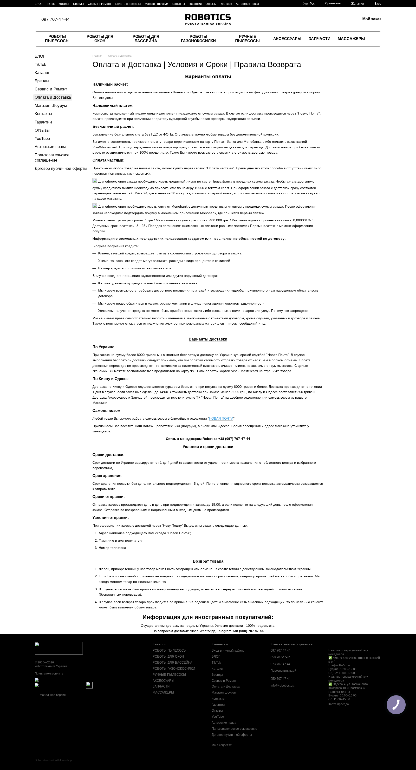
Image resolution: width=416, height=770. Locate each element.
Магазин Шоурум (156, 4)
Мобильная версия (52, 695)
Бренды (78, 4)
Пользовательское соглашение (234, 728)
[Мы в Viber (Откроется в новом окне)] (103, 19)
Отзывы (211, 4)
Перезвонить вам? (283, 670)
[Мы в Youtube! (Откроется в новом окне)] (115, 19)
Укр (305, 3)
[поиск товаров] (373, 39)
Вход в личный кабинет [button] (229, 650)
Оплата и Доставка (128, 4)
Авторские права (247, 4)
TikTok (50, 4)
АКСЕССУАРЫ (287, 39)
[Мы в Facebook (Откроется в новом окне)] (92, 19)
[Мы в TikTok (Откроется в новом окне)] (86, 19)
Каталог (63, 4)
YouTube (226, 4)
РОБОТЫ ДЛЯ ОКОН (100, 38)
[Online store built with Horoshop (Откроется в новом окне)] (53, 764)
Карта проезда (338, 704)
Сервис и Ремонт (99, 4)
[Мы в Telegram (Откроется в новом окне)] (109, 19)
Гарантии (195, 4)
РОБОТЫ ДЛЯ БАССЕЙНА (146, 38)
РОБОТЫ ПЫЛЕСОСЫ (57, 38)
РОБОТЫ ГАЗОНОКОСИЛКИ (198, 38)
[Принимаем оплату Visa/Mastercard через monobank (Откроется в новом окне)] (72, 679)
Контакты (178, 4)
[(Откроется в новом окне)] (89, 685)
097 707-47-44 (55, 19)
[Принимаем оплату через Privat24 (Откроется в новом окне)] (60, 685)
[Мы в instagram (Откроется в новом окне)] (97, 19)
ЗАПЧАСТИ (320, 39)
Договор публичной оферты (61, 168)
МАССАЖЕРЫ (351, 39)
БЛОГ (38, 4)
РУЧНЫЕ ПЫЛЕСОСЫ (247, 38)
